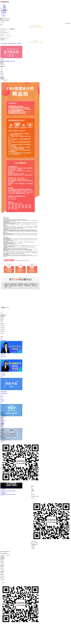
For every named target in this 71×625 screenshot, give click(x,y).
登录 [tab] (3, 14)
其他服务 (4, 12)
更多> (1, 398)
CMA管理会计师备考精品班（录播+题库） (15, 43)
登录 (1, 24)
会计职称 (3, 490)
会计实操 (7, 490)
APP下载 (4, 11)
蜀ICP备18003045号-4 (13, 551)
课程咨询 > (2, 73)
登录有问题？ (33, 25)
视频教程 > (5, 43)
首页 (4, 4)
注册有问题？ (35, 40)
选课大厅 (4, 5)
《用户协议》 (36, 42)
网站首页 (3, 487)
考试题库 (4, 7)
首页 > (2, 43)
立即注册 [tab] (3, 15)
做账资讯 (10, 494)
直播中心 (4, 6)
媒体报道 (13, 494)
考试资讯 (7, 494)
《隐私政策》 (40, 42)
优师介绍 (4, 9)
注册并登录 (2, 39)
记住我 (3, 22)
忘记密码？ (38, 25)
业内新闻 (3, 494)
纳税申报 (10, 490)
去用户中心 (69, 23)
